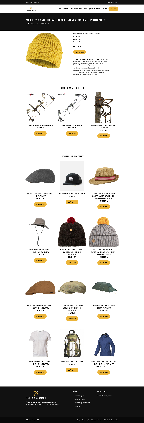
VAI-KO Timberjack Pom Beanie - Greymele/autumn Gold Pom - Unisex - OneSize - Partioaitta (103, 252)
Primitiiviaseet (76, 9)
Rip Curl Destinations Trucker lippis (72, 194)
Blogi (105, 9)
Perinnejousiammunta (92, 9)
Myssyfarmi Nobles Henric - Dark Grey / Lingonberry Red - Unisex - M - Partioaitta (72, 252)
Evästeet (93, 420)
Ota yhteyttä (86, 420)
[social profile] (38, 2)
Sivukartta (114, 420)
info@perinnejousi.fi (111, 2)
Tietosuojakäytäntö (104, 420)
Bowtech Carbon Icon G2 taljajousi (40, 125)
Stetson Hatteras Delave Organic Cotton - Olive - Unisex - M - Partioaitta (72, 308)
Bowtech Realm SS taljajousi (72, 125)
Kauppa (113, 9)
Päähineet (45, 24)
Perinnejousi (63, 9)
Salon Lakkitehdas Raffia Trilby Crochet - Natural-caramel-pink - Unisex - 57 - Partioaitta (104, 196)
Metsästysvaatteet (34, 24)
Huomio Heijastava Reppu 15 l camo (72, 362)
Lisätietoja (80, 52)
